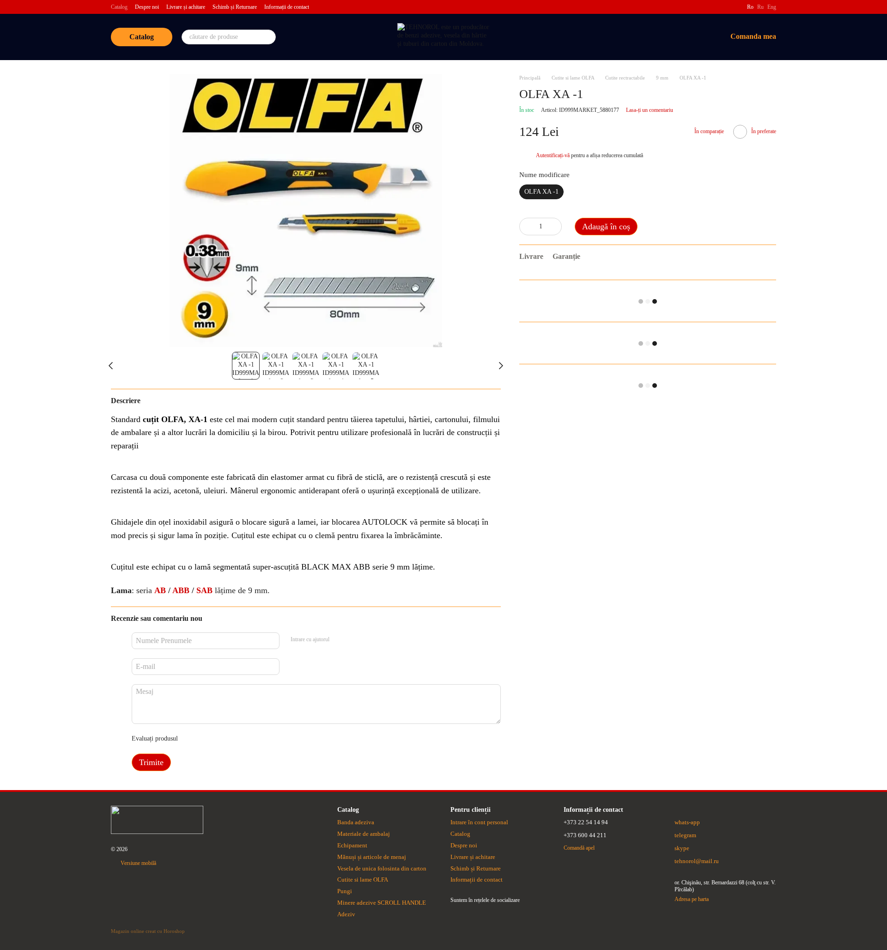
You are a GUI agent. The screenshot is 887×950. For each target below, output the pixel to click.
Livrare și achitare (185, 7)
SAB (205, 590)
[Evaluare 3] (222, 738)
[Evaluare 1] (193, 738)
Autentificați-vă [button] (553, 156)
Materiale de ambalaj (363, 833)
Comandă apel (579, 848)
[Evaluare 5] (252, 738)
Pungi (344, 891)
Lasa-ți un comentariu (649, 110)
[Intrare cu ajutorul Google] (354, 639)
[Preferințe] (671, 37)
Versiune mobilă (137, 863)
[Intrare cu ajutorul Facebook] (339, 639)
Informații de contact (286, 7)
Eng (771, 7)
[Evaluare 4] (237, 738)
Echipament (352, 845)
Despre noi (147, 7)
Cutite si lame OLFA (362, 879)
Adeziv (346, 914)
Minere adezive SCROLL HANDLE (381, 902)
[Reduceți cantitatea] (526, 226)
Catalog (119, 7)
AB (161, 590)
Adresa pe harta (691, 899)
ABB (182, 590)
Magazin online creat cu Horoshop (148, 931)
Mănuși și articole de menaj (371, 856)
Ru (760, 7)
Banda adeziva (355, 822)
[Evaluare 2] (207, 738)
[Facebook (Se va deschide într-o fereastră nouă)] (734, 7)
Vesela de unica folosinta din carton (381, 868)
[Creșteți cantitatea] (554, 226)
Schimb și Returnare (235, 7)
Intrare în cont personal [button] (479, 822)
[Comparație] (647, 37)
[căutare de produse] (268, 37)
